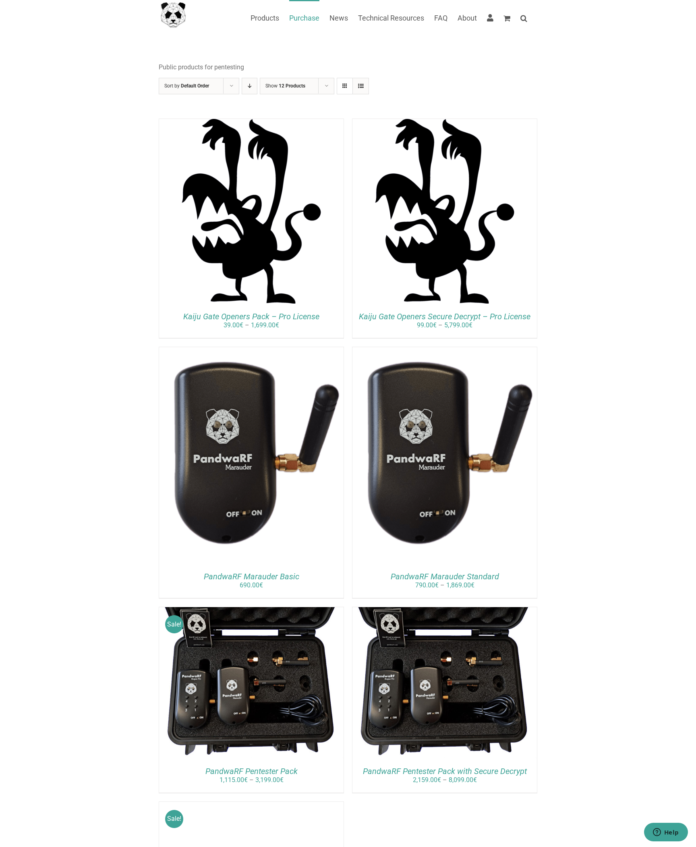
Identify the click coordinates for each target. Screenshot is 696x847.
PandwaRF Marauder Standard (445, 576)
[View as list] (361, 86)
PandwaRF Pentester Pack (251, 771)
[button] (523, 17)
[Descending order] (249, 86)
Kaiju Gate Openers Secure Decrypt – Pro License (444, 316)
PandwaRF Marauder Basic (251, 576)
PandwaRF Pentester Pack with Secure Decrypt (445, 771)
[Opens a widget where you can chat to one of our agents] (666, 833)
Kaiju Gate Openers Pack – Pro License (251, 316)
